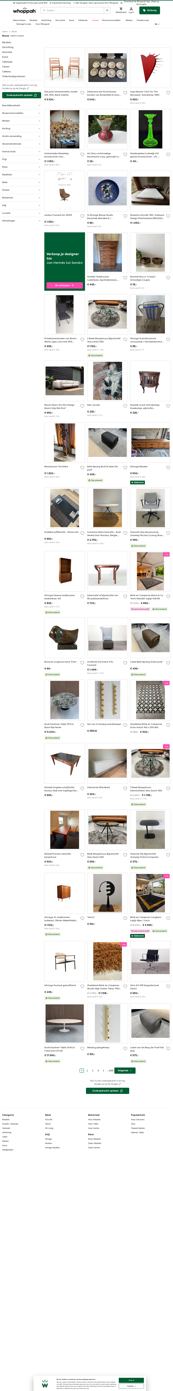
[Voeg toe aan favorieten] (82, 92)
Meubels (6, 1119)
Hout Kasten (93, 1128)
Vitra (133, 1124)
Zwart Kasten (94, 1147)
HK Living (49, 1128)
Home (5, 31)
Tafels (4, 1136)
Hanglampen (7, 1149)
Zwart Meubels (94, 1143)
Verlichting (6, 1132)
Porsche (48, 1119)
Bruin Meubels (94, 1139)
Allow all (131, 1380)
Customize (130, 1386)
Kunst (4, 1145)
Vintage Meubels (52, 1147)
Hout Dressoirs (137, 1119)
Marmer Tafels (137, 1132)
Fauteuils (6, 1128)
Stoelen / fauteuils (10, 1124)
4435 (111, 1070)
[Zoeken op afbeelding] (107, 10)
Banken (5, 1141)
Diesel (48, 1124)
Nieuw (14, 31)
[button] (140, 3)
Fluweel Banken (138, 1128)
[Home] (24, 10)
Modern (48, 1143)
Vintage (48, 1139)
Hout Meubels (94, 1119)
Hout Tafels (93, 1124)
